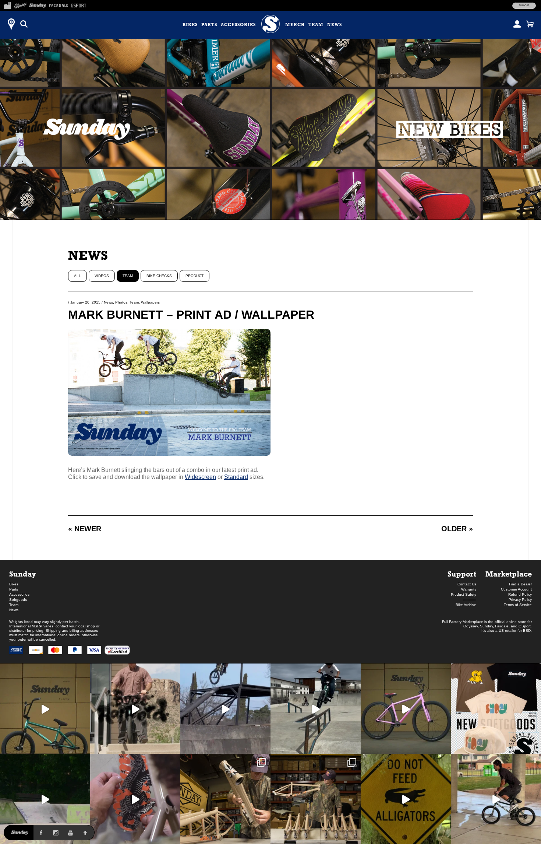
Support (524, 5)
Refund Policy (520, 594)
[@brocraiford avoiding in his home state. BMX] (406, 799)
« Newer (84, 529)
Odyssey (470, 626)
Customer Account (516, 589)
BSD (527, 630)
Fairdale (502, 626)
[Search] (24, 24)
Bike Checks (159, 276)
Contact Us (466, 584)
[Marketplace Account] (517, 24)
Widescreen (200, 477)
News (334, 24)
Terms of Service (518, 605)
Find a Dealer (520, 584)
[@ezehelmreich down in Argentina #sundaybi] (225, 708)
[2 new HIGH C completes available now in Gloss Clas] (406, 708)
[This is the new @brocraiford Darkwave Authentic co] (45, 708)
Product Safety (463, 594)
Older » (457, 529)
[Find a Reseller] (11, 24)
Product (194, 276)
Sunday (22, 574)
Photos (121, 302)
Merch (295, 24)
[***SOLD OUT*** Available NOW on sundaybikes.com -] (135, 799)
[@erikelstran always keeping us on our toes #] (45, 799)
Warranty (468, 589)
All (77, 276)
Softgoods (18, 600)
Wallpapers (150, 302)
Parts (209, 24)
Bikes (190, 24)
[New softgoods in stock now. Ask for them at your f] (496, 708)
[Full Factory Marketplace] (7, 4)
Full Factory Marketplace (462, 622)
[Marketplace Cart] (530, 24)
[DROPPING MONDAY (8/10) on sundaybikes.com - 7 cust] (315, 799)
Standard (236, 477)
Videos (102, 276)
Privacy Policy (520, 600)
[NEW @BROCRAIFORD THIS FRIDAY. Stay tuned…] (135, 708)
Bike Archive (466, 605)
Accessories (238, 24)
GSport (525, 626)
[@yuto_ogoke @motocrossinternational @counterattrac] (315, 708)
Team (315, 24)
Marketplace (508, 574)
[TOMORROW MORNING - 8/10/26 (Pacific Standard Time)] (225, 799)
